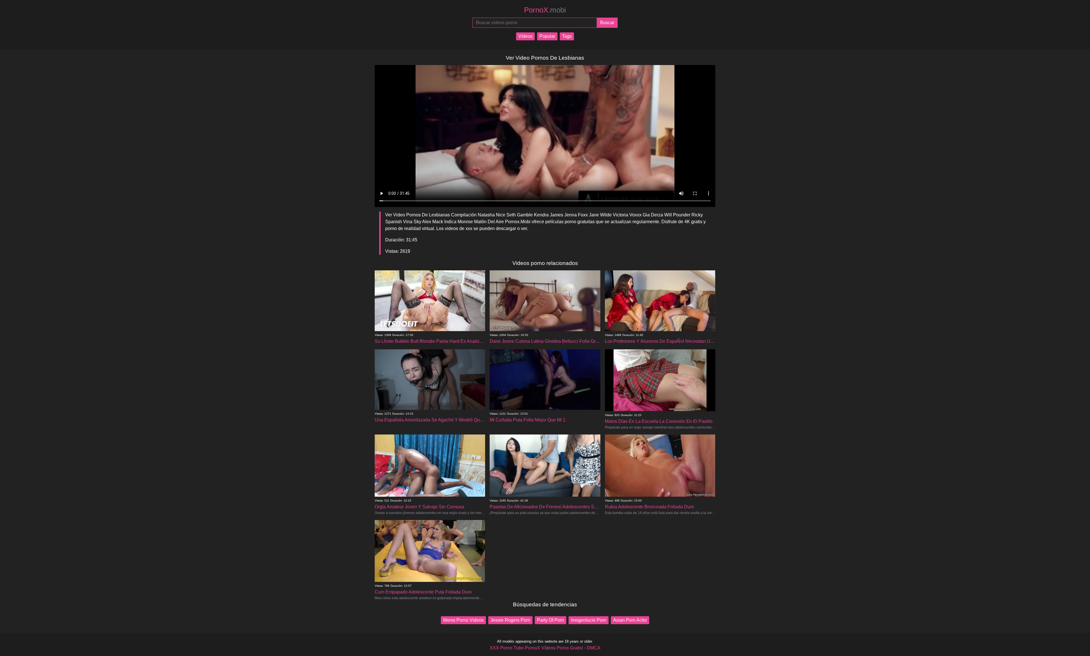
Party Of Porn (550, 620)
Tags (567, 36)
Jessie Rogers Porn (510, 620)
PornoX (545, 10)
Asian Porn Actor (630, 620)
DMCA (593, 647)
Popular (547, 36)
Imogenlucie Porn (588, 620)
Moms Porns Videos (463, 620)
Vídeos (525, 36)
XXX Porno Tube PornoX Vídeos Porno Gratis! (536, 647)
